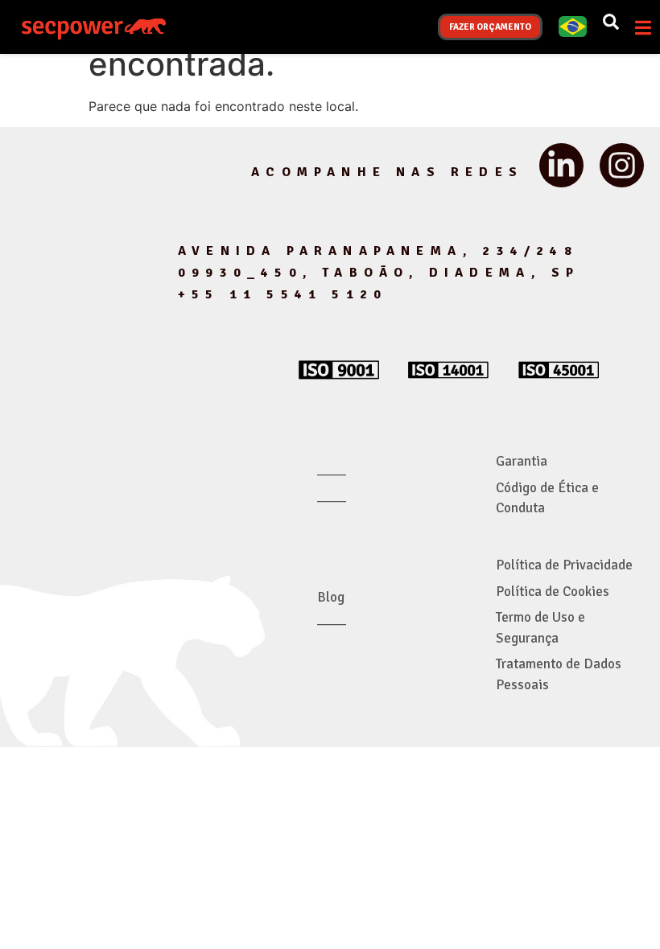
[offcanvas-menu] (643, 27)
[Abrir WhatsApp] (620, 908)
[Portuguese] (573, 32)
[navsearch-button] (611, 27)
